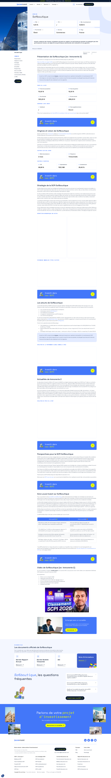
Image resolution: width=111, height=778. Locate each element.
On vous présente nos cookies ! (10, 766)
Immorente (50, 133)
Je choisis (15, 771)
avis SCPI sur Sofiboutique (55, 496)
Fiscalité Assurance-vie (62, 769)
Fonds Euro (80, 764)
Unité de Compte (82, 766)
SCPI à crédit (38, 769)
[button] (32, 4)
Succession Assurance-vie (84, 761)
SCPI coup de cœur (49, 477)
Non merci (6, 771)
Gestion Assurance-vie (83, 759)
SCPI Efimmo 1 (53, 311)
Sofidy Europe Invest (52, 319)
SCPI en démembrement (41, 764)
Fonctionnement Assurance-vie (64, 759)
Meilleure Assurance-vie (62, 761)
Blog (77, 752)
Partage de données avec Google (10, 765)
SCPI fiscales (38, 761)
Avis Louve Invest (88, 750)
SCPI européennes (39, 766)
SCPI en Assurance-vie (83, 769)
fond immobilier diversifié (64, 133)
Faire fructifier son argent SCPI (44, 62)
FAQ (76, 750)
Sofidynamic (61, 320)
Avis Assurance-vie (61, 764)
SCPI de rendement (39, 759)
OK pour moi (23, 771)
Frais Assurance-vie (61, 766)
